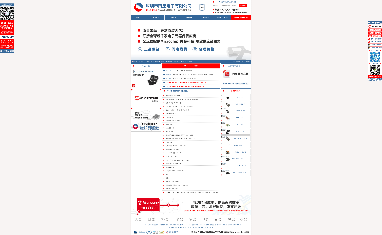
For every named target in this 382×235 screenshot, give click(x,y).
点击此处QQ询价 (376, 44)
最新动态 (206, 17)
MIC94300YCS (240, 111)
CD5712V (240, 97)
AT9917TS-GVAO (240, 152)
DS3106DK (240, 124)
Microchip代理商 (146, 61)
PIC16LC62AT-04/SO (240, 172)
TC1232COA (240, 131)
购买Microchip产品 (241, 17)
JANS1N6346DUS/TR (240, 138)
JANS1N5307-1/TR (240, 145)
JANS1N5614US (240, 104)
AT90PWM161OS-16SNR (240, 159)
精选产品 (156, 17)
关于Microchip (222, 17)
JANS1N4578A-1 (240, 166)
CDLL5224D (240, 118)
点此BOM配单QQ (377, 47)
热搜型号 (189, 17)
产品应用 (173, 17)
